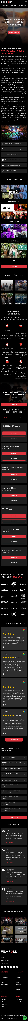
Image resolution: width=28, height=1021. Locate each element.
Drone (2, 982)
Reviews (17, 989)
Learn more (14, 438)
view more (14, 266)
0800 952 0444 (4, 963)
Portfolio (17, 987)
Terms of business (20, 1002)
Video (2, 975)
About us (17, 975)
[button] (26, 2)
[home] (6, 2)
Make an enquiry (5, 1004)
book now (14, 404)
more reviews (14, 739)
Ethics (17, 982)
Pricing (13, 5)
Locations (18, 984)
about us (5, 5)
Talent (2, 989)
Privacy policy (18, 999)
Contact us (18, 977)
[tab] (6, 418)
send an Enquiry (14, 32)
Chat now (3, 999)
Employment (18, 980)
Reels (2, 987)
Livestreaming (4, 984)
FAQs (2, 1002)
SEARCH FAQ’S (14, 817)
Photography (4, 977)
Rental (2, 991)
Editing (3, 980)
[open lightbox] (14, 192)
